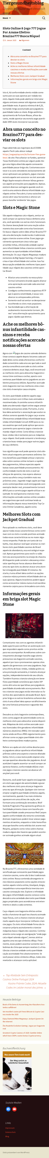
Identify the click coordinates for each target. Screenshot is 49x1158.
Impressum (10, 1128)
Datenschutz (10, 1132)
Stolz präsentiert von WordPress (16, 1152)
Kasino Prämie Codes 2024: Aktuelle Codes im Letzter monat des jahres (26, 985)
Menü (5, 18)
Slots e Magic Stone (19, 63)
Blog (7, 1136)
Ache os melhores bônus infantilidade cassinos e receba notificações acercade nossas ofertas (28, 69)
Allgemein (25, 40)
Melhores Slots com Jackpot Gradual (27, 76)
